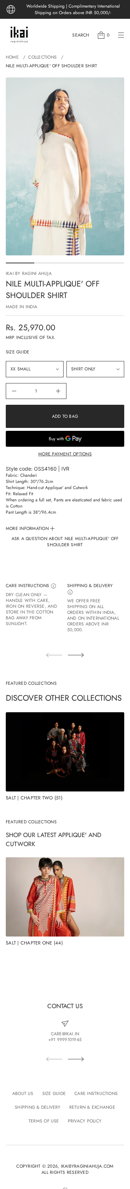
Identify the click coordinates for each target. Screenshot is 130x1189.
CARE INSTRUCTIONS (28, 586)
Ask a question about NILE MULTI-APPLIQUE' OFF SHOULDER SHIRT (65, 542)
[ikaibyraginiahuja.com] (19, 35)
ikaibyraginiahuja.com (87, 1166)
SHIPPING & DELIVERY (90, 586)
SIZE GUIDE (17, 352)
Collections (42, 57)
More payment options (65, 454)
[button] (81, 35)
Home (12, 57)
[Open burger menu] (121, 35)
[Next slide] (76, 655)
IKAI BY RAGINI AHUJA (29, 273)
